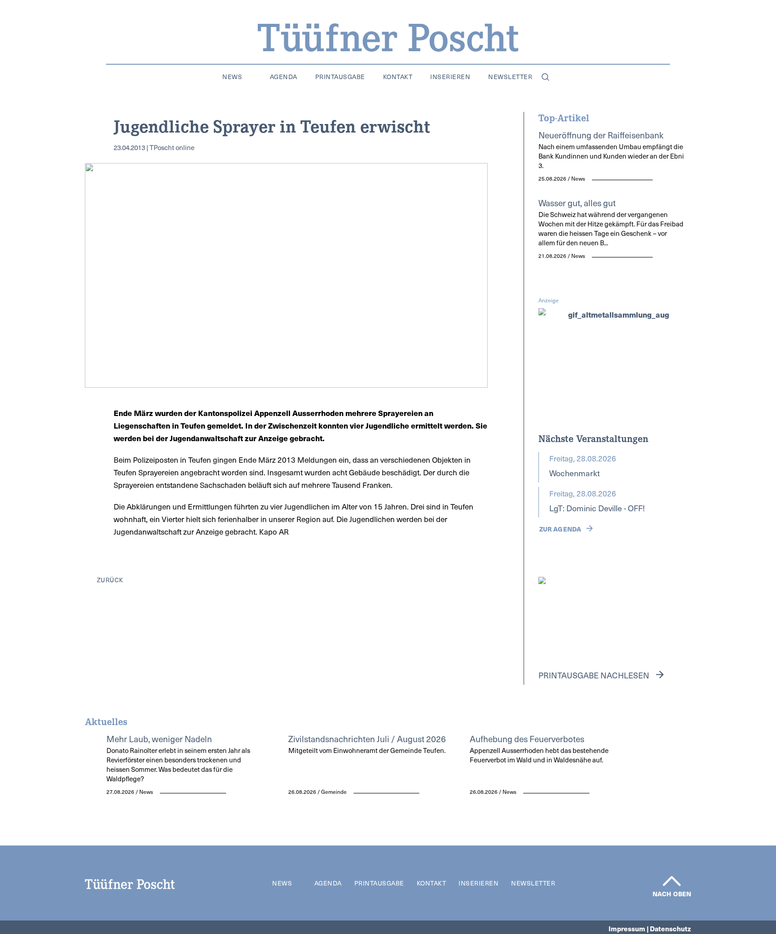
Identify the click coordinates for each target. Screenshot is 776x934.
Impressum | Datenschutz (649, 928)
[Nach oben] (672, 881)
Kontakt (398, 77)
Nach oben (672, 893)
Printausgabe (340, 77)
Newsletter (510, 77)
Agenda (283, 77)
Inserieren (450, 77)
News (232, 77)
